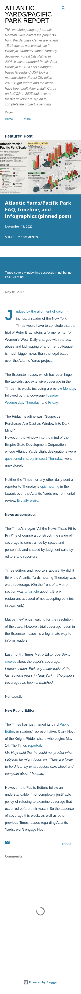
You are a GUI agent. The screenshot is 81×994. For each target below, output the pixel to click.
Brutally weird (27, 500)
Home (9, 118)
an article (32, 591)
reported (34, 745)
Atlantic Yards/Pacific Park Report (28, 14)
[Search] (63, 7)
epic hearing (49, 486)
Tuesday (52, 395)
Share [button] (9, 237)
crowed (10, 662)
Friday (53, 402)
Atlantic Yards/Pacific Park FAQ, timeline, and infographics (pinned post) (38, 209)
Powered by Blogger (43, 982)
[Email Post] (7, 844)
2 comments (28, 237)
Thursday (32, 402)
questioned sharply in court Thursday (33, 459)
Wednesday (14, 402)
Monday (69, 389)
